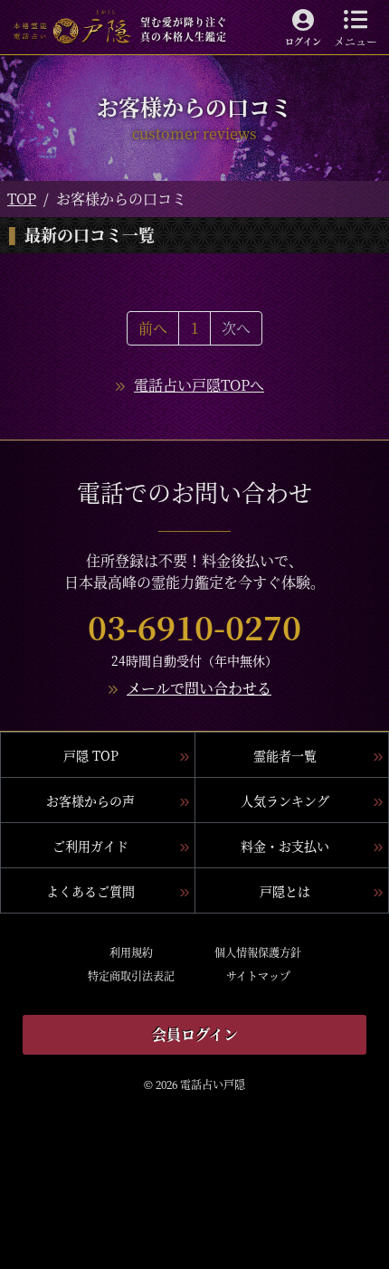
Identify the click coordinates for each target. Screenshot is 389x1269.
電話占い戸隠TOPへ (199, 384)
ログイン (303, 41)
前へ (152, 327)
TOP (21, 198)
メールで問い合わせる (199, 687)
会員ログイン (195, 1034)
